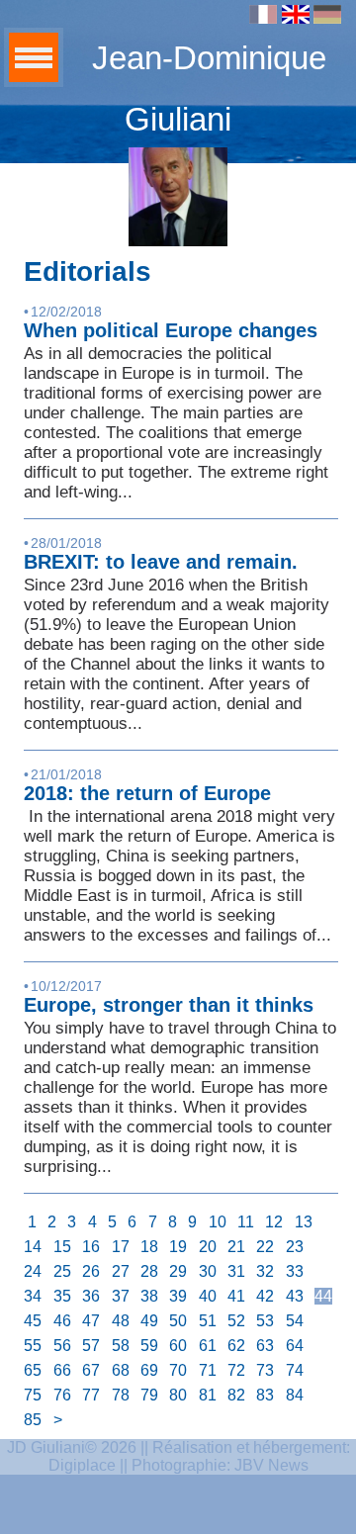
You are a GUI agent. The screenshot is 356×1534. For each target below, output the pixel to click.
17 (121, 1246)
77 (91, 1395)
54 (295, 1320)
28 (149, 1271)
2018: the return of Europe (147, 793)
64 (295, 1345)
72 (236, 1370)
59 (149, 1345)
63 (265, 1345)
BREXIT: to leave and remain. (161, 562)
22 (265, 1246)
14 (33, 1246)
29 (178, 1271)
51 (208, 1320)
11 (245, 1222)
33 (295, 1271)
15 (62, 1246)
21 (236, 1246)
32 (265, 1271)
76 (62, 1395)
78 (121, 1395)
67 (91, 1370)
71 (208, 1370)
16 (91, 1246)
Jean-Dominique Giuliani (209, 88)
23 (295, 1246)
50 (178, 1320)
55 (33, 1345)
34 (33, 1296)
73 (265, 1370)
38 (149, 1296)
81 (208, 1395)
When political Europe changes (170, 330)
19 (178, 1246)
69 (149, 1370)
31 (236, 1271)
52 (236, 1320)
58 (121, 1345)
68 (121, 1370)
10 (217, 1222)
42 (265, 1296)
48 (121, 1320)
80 (178, 1395)
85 (33, 1419)
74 (295, 1370)
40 (208, 1296)
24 (33, 1271)
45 (33, 1320)
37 (121, 1296)
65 (33, 1370)
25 (62, 1271)
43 (295, 1296)
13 (303, 1222)
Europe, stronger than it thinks (168, 1005)
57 (91, 1345)
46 (62, 1320)
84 (295, 1395)
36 (91, 1296)
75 (33, 1395)
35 (62, 1296)
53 (265, 1320)
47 (91, 1320)
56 (62, 1345)
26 (91, 1271)
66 (62, 1370)
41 (236, 1296)
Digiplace (82, 1465)
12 (274, 1222)
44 (323, 1296)
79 (149, 1395)
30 (208, 1271)
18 (149, 1246)
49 (149, 1320)
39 (178, 1296)
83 (265, 1395)
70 (178, 1370)
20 (208, 1246)
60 (178, 1345)
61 (208, 1345)
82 (236, 1395)
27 (121, 1271)
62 (236, 1345)
